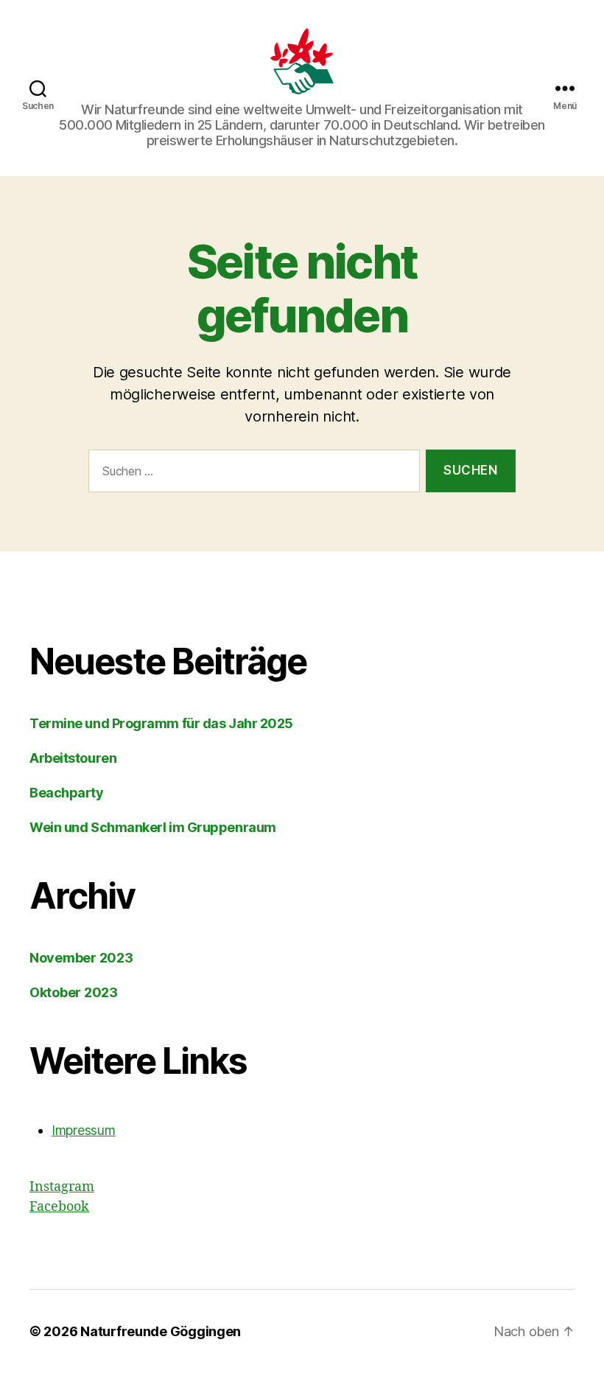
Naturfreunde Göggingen (160, 1331)
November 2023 (81, 957)
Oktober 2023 (73, 992)
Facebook (59, 1206)
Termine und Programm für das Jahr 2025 (161, 723)
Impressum (84, 1130)
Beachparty (66, 792)
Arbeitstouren (72, 758)
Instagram (61, 1186)
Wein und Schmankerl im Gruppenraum (152, 827)
